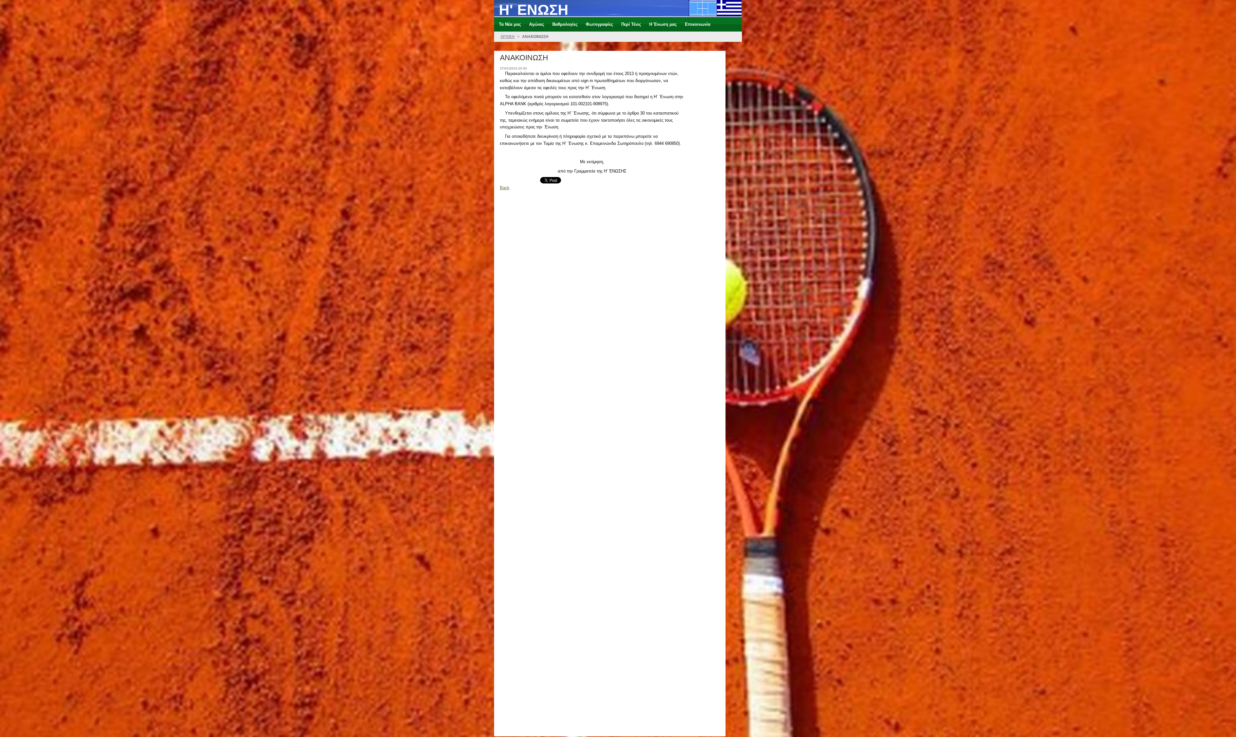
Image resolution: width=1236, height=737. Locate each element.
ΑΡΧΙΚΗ (508, 37)
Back (505, 187)
